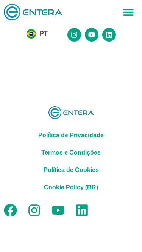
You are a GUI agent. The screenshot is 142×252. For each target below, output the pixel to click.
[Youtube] (91, 35)
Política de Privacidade (71, 135)
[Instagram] (74, 35)
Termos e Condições (71, 152)
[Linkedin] (109, 35)
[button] (128, 12)
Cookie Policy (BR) (71, 187)
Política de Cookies (71, 170)
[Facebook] (10, 210)
